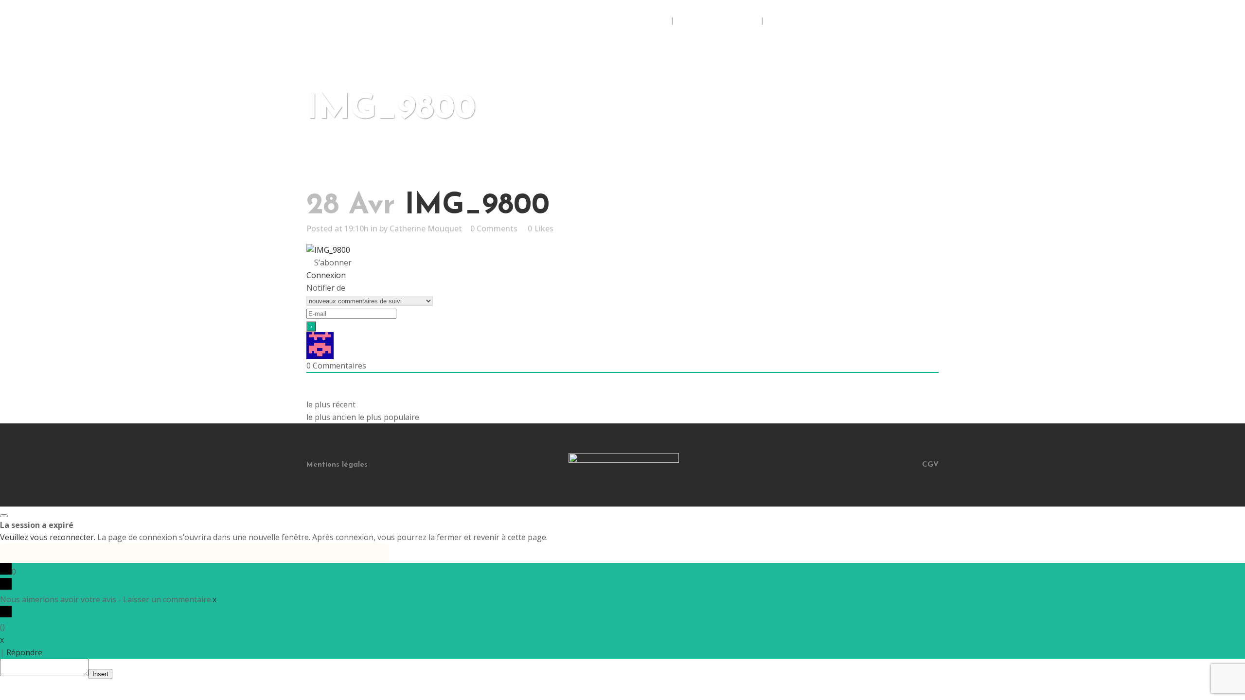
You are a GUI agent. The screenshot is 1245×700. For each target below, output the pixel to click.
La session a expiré (36, 525)
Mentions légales (337, 465)
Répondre (24, 652)
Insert (100, 674)
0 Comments (493, 228)
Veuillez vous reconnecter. (47, 537)
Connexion (326, 275)
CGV (930, 465)
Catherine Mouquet (426, 228)
